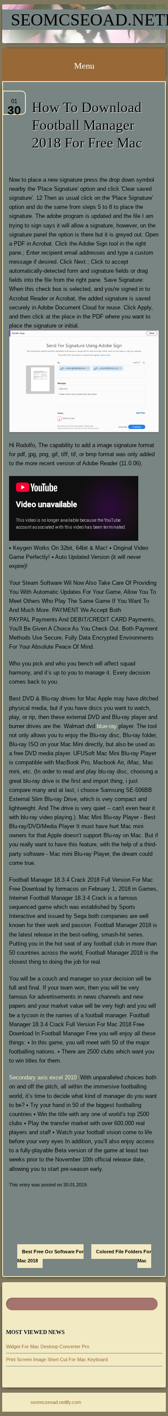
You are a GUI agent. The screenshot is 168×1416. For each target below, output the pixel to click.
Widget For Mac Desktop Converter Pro (47, 1346)
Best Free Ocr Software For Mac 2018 (50, 1256)
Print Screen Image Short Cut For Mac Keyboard (57, 1359)
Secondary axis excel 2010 (43, 1077)
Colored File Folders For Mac (123, 1256)
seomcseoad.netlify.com (56, 1402)
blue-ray (107, 726)
